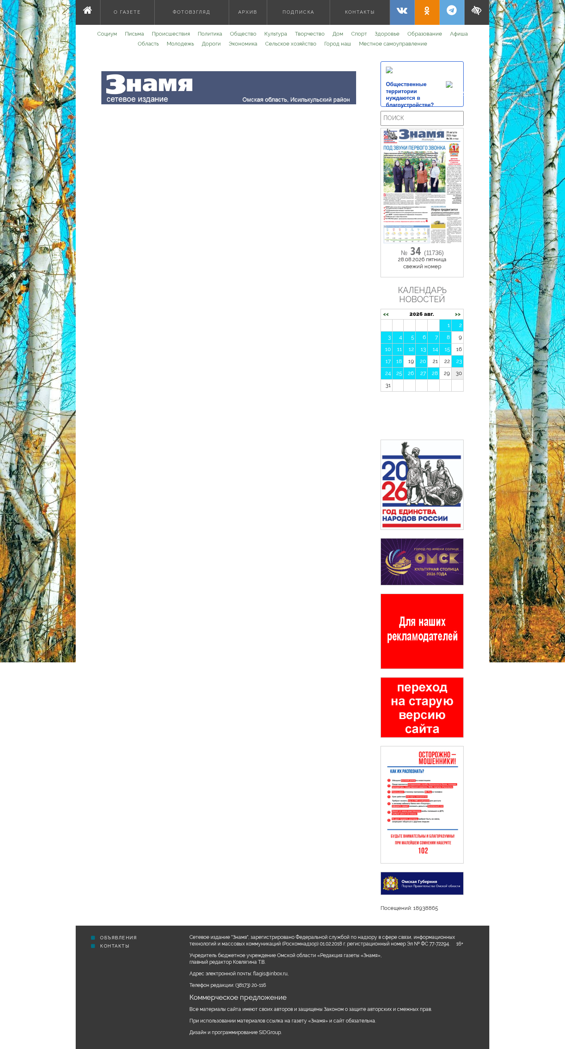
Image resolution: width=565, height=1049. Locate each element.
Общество (243, 34)
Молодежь (180, 44)
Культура (275, 34)
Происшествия (171, 34)
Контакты (360, 12)
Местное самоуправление (393, 44)
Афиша (459, 34)
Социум (107, 34)
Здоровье (387, 34)
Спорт (359, 34)
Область (148, 44)
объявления (117, 938)
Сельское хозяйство (290, 44)
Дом (338, 34)
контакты (114, 946)
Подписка (298, 12)
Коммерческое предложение (238, 997)
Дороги (211, 44)
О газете (127, 12)
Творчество (310, 34)
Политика (210, 34)
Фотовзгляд (192, 12)
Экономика (243, 44)
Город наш (337, 44)
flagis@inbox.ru (270, 974)
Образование (424, 34)
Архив (247, 12)
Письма (134, 34)
